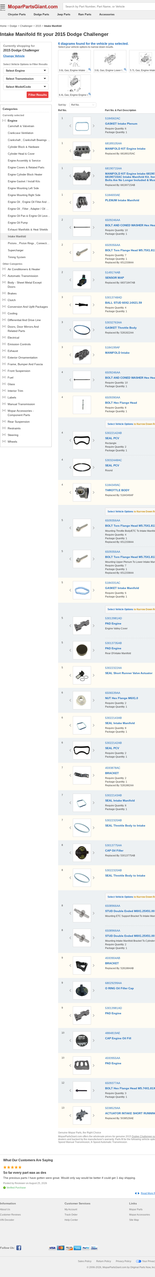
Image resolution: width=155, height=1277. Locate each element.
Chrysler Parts (17, 14)
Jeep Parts (63, 14)
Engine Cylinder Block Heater (25, 174)
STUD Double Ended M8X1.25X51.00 (130, 911)
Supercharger (15, 250)
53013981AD (113, 618)
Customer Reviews (10, 1214)
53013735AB (113, 643)
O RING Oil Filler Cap (119, 988)
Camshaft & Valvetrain (21, 126)
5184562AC (112, 118)
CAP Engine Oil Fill (118, 1038)
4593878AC (112, 767)
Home (3, 26)
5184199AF (112, 347)
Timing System (17, 257)
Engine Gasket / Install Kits (24, 181)
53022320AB (113, 820)
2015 (38, 26)
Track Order (71, 1214)
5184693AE (112, 195)
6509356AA (112, 245)
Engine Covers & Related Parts (26, 167)
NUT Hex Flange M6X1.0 (121, 698)
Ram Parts (84, 14)
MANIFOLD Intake (117, 352)
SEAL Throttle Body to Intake (125, 825)
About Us (5, 1209)
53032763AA (113, 322)
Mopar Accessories (139, 1214)
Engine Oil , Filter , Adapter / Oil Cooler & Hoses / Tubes (29, 208)
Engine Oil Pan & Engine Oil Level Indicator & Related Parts (29, 215)
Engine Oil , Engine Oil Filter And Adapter (29, 201)
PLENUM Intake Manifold (122, 200)
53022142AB (113, 433)
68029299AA (113, 983)
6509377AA (112, 1083)
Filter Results (37, 94)
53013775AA (113, 845)
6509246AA (112, 220)
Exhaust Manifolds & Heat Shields (28, 229)
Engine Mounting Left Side (23, 188)
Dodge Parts (41, 14)
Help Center (71, 1220)
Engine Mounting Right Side (24, 195)
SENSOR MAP (114, 277)
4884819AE (112, 1033)
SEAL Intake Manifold (120, 723)
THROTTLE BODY (117, 490)
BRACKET (112, 773)
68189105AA (113, 143)
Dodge (13, 26)
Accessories (106, 14)
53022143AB (113, 717)
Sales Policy (84, 1261)
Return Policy (103, 1261)
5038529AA (112, 1108)
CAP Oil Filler (114, 850)
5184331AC (112, 582)
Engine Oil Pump (18, 222)
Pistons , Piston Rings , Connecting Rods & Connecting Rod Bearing (29, 243)
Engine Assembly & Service (24, 160)
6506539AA (112, 692)
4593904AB (112, 958)
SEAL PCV (112, 438)
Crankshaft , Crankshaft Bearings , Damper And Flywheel (29, 140)
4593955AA (112, 1058)
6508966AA (112, 905)
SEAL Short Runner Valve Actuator (128, 673)
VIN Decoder (7, 1220)
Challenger (26, 26)
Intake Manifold (17, 236)
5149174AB (112, 272)
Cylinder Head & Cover (21, 153)
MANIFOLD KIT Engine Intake (125, 148)
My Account (71, 1209)
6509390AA (112, 397)
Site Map (134, 1220)
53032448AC (113, 460)
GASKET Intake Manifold (122, 588)
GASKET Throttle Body (121, 327)
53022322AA (113, 667)
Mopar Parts (135, 1209)
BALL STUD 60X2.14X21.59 (123, 302)
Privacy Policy (123, 1261)
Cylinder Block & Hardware (23, 146)
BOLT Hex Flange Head (121, 402)
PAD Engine (113, 623)
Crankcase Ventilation (20, 132)
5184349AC (112, 485)
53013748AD (113, 297)
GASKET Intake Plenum (121, 123)
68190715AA (113, 168)
